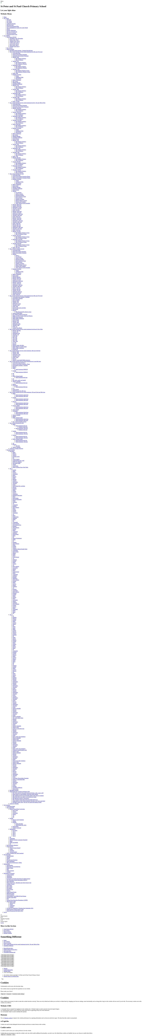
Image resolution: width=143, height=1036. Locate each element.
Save (14, 1034)
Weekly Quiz (16, 727)
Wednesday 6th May (17, 165)
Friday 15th (15, 156)
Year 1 (11, 468)
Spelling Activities (19, 199)
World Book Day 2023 (20, 825)
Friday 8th (15, 336)
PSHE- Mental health (18, 376)
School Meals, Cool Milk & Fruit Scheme (16, 896)
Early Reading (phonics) (12, 845)
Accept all (9, 994)
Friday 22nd (15, 357)
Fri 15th (14, 342)
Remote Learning (11, 450)
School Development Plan (13, 26)
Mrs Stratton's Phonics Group (22, 70)
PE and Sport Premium (12, 860)
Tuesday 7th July (16, 290)
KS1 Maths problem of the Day (20, 314)
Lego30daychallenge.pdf (9, 952)
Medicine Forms (10, 893)
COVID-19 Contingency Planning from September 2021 (20, 908)
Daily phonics (16, 507)
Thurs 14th (15, 341)
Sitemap (5, 968)
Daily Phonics (16, 527)
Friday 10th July (16, 294)
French (11, 904)
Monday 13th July (17, 282)
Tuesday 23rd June (17, 212)
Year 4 (14, 835)
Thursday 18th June (17, 222)
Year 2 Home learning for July (17, 423)
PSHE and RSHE (14, 842)
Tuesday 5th (15, 332)
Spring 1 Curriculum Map (19, 779)
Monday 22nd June (17, 211)
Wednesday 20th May (18, 116)
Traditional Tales (19, 77)
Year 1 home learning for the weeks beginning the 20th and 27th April (26, 51)
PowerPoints (18, 192)
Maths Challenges (17, 80)
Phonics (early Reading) (18, 819)
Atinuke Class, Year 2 (15, 41)
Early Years (15, 810)
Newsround (15, 309)
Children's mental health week (20, 750)
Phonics (14, 191)
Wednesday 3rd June (17, 239)
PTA (8, 898)
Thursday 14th (16, 152)
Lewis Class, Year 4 (14, 43)
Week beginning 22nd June (21, 395)
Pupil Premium (10, 856)
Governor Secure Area (12, 34)
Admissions (9, 877)
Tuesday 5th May (17, 161)
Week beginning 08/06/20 (21, 369)
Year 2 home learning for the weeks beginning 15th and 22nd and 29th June (27, 392)
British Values (10, 868)
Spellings (15, 502)
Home (5, 17)
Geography (15, 385)
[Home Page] (1, 2)
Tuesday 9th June (17, 226)
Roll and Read (18, 198)
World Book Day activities (19, 486)
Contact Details (10, 874)
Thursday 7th (16, 334)
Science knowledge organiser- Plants (21, 364)
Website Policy (7, 971)
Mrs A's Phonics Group (21, 234)
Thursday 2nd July (17, 208)
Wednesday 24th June (18, 214)
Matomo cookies (8, 1018)
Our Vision (6, 18)
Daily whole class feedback (19, 736)
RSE (8, 869)
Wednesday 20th (16, 354)
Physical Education (17, 499)
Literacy (14, 455)
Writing (14, 821)
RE (13, 373)
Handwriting (15, 498)
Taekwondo (12, 902)
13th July (17, 445)
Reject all (3, 994)
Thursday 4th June (17, 243)
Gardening (12, 905)
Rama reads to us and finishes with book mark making (25, 794)
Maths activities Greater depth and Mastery (23, 315)
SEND (8, 29)
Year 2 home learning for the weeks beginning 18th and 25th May (25, 350)
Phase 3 (17, 255)
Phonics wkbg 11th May (18, 345)
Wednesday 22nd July (18, 281)
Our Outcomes (7, 854)
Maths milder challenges (18, 318)
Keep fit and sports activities (19, 307)
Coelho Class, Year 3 (14, 42)
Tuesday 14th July (17, 283)
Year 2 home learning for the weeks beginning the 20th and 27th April (26, 295)
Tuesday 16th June (17, 219)
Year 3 (14, 834)
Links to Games (19, 194)
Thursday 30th (16, 97)
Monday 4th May (17, 157)
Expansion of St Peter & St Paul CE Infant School (18, 878)
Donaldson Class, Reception (16, 38)
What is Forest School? (15, 848)
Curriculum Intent (11, 806)
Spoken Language (17, 827)
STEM (14, 464)
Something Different (17, 84)
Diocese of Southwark (12, 31)
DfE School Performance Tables (14, 862)
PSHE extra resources (18, 317)
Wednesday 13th (16, 148)
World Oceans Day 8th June (19, 391)
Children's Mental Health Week (20, 549)
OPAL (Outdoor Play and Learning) (15, 853)
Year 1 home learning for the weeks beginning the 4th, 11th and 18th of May (27, 102)
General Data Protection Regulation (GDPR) (17, 900)
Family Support (10, 870)
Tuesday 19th (16, 353)
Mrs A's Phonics (19, 60)
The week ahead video (18, 718)
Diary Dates (9, 886)
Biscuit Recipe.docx (8, 948)
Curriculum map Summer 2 (19, 362)
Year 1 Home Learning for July (17, 248)
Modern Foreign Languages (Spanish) (18, 839)
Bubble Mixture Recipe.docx (10, 949)
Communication (13, 852)
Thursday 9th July (17, 293)
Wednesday (15, 482)
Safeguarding (7, 864)
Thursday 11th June (17, 228)
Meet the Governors (11, 33)
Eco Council (9, 47)
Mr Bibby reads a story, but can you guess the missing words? (27, 802)
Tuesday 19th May (17, 112)
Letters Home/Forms (11, 892)
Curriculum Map (16, 53)
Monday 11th (16, 140)
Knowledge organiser (18, 298)
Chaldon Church (10, 884)
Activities (12, 850)
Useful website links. (17, 313)
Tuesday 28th (16, 89)
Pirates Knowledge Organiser (19, 253)
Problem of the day (22, 429)
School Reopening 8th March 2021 (15, 911)
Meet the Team (10, 25)
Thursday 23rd (16, 69)
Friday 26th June (16, 216)
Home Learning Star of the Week (20, 467)
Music (14, 475)
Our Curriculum (10, 807)
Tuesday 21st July (17, 279)
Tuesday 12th (16, 144)
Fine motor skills (16, 463)
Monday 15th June (17, 218)
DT (13, 378)
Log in (5, 912)
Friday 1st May (16, 101)
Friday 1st (15, 326)
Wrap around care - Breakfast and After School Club (19, 882)
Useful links (15, 466)
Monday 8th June (17, 224)
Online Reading (19, 823)
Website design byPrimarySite (11, 976)
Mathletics (15, 578)
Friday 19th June (16, 223)
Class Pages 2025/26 (11, 37)
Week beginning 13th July (21, 428)
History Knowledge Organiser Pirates (21, 177)
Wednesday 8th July (17, 291)
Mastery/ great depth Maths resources (21, 360)
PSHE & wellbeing (17, 462)
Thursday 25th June (17, 215)
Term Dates (9, 885)
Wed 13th (15, 340)
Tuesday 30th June (17, 206)
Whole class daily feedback (19, 760)
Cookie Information (8, 969)
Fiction (17, 76)
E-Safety (9, 872)
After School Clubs (11, 901)
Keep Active (15, 186)
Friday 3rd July (16, 210)
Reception (12, 451)
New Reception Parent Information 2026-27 (17, 880)
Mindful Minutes (16, 82)
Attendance (9, 876)
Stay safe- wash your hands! (19, 380)
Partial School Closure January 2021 (15, 909)
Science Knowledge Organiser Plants (21, 176)
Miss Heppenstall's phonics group (23, 311)
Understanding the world (18, 460)
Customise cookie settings (18, 994)
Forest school (16, 389)
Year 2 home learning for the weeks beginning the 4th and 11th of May (26, 329)
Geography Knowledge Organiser (21, 106)
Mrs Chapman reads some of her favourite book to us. (25, 799)
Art (13, 374)
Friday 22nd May (17, 124)
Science (14, 435)
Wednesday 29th (16, 93)
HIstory (14, 659)
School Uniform (10, 894)
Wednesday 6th (16, 333)
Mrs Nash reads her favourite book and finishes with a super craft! (28, 793)
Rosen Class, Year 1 (14, 39)
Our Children (7, 35)
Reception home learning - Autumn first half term (21, 50)
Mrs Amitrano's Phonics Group (22, 72)
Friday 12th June (16, 230)
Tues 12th (15, 338)
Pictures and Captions (20, 202)
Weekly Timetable (17, 726)
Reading (14, 488)
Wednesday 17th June (18, 220)
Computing (15, 504)
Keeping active (16, 456)
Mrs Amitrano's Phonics (21, 64)
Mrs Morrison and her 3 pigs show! (21, 798)
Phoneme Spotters (19, 195)
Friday (14, 484)
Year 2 (11, 614)
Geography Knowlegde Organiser (21, 56)
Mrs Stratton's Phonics (20, 58)
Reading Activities (17, 74)
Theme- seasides (16, 415)
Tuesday (14, 480)
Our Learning (7, 805)
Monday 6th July (16, 289)
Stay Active (15, 81)
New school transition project (19, 421)
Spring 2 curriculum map (18, 728)
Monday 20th (16, 57)
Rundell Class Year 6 (14, 46)
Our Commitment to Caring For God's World (17, 27)
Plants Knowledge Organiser (19, 251)
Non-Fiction (18, 78)
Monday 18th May (17, 108)
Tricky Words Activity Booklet (22, 203)
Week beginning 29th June (21, 396)
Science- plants (16, 405)
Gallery (11, 849)
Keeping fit (15, 349)
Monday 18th (16, 352)
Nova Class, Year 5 (14, 45)
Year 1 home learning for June (17, 173)
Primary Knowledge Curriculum (17, 809)
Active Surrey (16, 409)
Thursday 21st (16, 356)
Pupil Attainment (10, 861)
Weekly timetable (17, 708)
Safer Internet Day (17, 525)
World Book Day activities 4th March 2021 (20, 791)
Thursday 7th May (17, 169)
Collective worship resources (16, 448)
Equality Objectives (11, 30)
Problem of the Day (23, 427)
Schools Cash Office (11, 897)
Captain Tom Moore (17, 328)
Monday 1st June (17, 231)
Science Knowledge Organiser (20, 54)
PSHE (14, 539)
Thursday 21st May (17, 120)
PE (13, 541)
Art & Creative (16, 459)
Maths (14, 368)
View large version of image (7, 955)
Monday (14, 479)
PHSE (14, 478)
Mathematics (12, 829)
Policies (8, 890)
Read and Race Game (20, 196)
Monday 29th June (17, 204)
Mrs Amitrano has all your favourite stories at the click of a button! (28, 795)
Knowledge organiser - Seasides (20, 365)
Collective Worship (11, 23)
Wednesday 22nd (17, 65)
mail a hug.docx (7, 951)
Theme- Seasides (16, 381)
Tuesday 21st (16, 61)
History (14, 384)
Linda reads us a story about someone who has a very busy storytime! (29, 801)
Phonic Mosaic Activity (21, 265)
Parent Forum (10, 889)
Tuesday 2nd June (17, 235)
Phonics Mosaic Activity (21, 200)
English (14, 370)
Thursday (15, 483)
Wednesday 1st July (17, 207)
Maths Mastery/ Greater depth (20, 346)
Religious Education (17, 495)
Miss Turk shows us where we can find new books (24, 797)
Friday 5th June (16, 247)
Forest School (16, 139)
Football (11, 906)
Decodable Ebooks (14, 790)
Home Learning (10, 49)
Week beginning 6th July (21, 425)
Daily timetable (16, 299)
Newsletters (9, 888)
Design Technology (17, 538)
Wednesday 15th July (18, 285)
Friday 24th (15, 73)
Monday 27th (16, 85)
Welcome (9, 19)
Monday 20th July (17, 278)
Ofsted (8, 858)
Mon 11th (15, 337)
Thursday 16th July (17, 286)
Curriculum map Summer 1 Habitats (21, 297)
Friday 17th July (16, 287)
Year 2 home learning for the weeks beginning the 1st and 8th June (25, 361)
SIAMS (8, 857)
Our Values (9, 22)
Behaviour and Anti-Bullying (13, 866)
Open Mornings (10, 881)
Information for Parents (9, 873)
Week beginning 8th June (21, 377)
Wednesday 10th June (18, 227)
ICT (13, 388)
